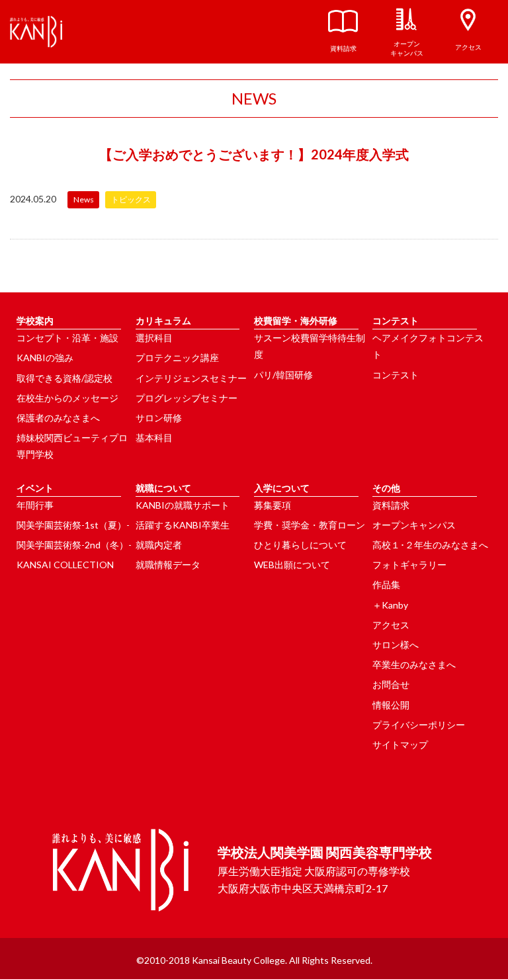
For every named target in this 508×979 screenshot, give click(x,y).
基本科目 (154, 437)
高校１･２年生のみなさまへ (430, 544)
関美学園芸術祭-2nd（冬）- (74, 544)
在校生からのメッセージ (67, 398)
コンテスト (395, 374)
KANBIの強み (45, 357)
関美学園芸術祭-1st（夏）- (73, 525)
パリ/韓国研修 (283, 374)
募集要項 (272, 505)
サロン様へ (395, 644)
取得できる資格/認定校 (64, 378)
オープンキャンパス (414, 525)
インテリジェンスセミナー (191, 378)
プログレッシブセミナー (186, 398)
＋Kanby (390, 605)
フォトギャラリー (409, 564)
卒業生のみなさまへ (414, 664)
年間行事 (35, 505)
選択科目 (154, 337)
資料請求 (390, 505)
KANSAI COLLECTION (65, 564)
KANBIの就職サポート (183, 505)
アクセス (390, 624)
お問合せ (390, 684)
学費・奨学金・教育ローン (309, 525)
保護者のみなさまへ (58, 417)
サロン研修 (159, 417)
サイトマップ (400, 744)
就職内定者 (159, 544)
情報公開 (390, 704)
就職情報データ (168, 564)
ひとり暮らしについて (300, 544)
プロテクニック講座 (177, 357)
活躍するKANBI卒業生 (183, 525)
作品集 (386, 584)
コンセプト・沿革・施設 (67, 337)
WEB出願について (292, 564)
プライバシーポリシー (418, 724)
